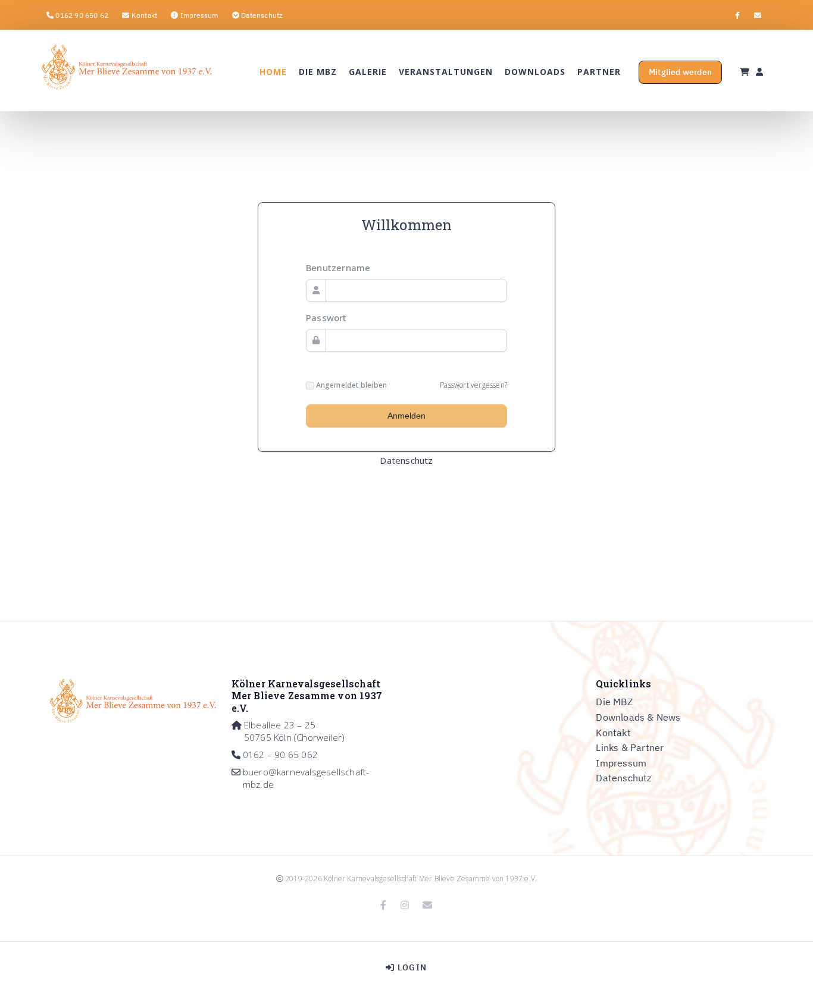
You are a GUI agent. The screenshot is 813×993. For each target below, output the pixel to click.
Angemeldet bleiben (350, 385)
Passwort (326, 317)
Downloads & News (638, 717)
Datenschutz (406, 460)
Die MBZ (614, 702)
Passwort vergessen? (473, 385)
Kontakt (613, 733)
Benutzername (338, 268)
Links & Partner (630, 747)
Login (411, 967)
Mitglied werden (680, 72)
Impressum (621, 763)
